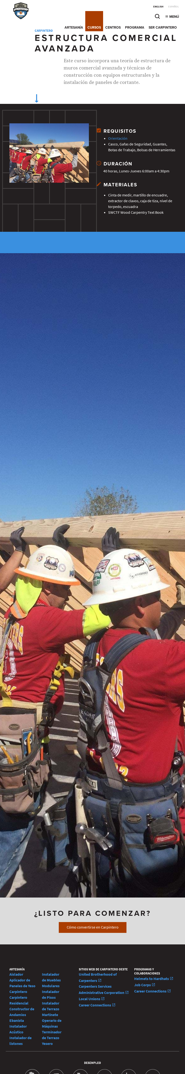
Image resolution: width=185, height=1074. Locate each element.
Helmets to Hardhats (152, 978)
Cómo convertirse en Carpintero (93, 927)
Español (173, 6)
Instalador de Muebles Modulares (51, 980)
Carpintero (18, 991)
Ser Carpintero (163, 27)
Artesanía (74, 27)
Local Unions (90, 998)
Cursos (94, 27)
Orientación (117, 138)
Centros (113, 27)
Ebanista (16, 1020)
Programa (134, 27)
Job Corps (143, 984)
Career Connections (95, 1005)
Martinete (50, 1014)
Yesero (47, 1043)
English (158, 6)
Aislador (16, 974)
